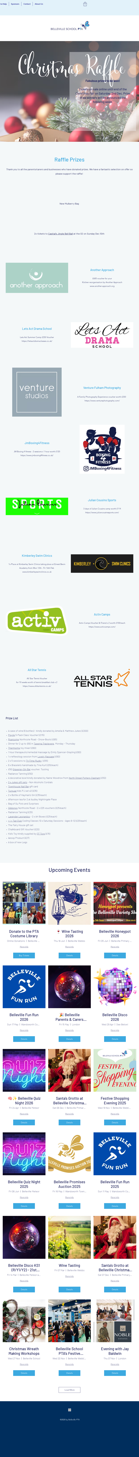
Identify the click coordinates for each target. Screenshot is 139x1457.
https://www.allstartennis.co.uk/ (37, 686)
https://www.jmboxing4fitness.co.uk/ (36, 455)
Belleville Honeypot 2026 (115, 933)
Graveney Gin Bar (22, 769)
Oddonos (13, 807)
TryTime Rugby (34, 760)
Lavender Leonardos (19, 816)
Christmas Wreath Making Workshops (24, 1351)
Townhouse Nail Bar (18, 786)
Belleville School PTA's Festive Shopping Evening (69, 1351)
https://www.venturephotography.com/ (102, 400)
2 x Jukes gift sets (17, 782)
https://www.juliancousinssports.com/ (102, 512)
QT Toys (41, 833)
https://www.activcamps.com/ (102, 626)
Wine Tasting (69, 1265)
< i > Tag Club (15, 820)
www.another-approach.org (102, 286)
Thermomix (14, 747)
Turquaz (12, 790)
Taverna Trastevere (44, 743)
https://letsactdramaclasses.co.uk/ (37, 341)
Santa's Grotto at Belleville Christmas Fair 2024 (115, 1267)
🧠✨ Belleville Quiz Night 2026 (24, 1100)
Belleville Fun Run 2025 (114, 1184)
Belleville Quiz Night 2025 (24, 1184)
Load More (70, 1390)
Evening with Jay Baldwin (115, 1351)
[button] (85, 4)
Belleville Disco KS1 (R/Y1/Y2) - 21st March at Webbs (24, 1267)
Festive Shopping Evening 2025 (115, 1100)
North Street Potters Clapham (84, 777)
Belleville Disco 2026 (114, 1017)
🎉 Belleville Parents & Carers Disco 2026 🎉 (69, 1017)
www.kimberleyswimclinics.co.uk (36, 571)
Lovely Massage (46, 756)
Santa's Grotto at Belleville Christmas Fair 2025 (69, 1100)
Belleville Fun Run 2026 (24, 1017)
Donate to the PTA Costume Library (24, 933)
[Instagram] (69, 1410)
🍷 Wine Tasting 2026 (69, 933)
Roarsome (13, 739)
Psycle (11, 734)
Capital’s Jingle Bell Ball (60, 233)
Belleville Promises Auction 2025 (69, 1184)
